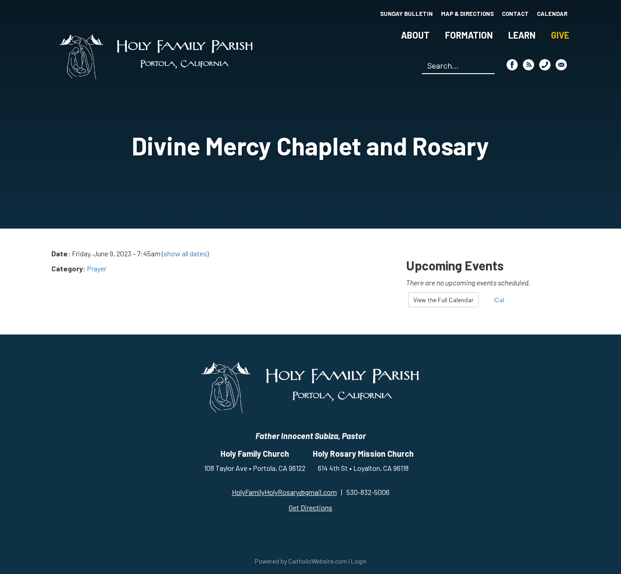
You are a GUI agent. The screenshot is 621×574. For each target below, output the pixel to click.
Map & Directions (467, 13)
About (415, 35)
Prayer (96, 268)
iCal (498, 300)
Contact (515, 13)
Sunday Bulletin (406, 13)
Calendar (552, 13)
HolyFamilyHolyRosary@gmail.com (284, 492)
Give (560, 35)
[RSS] (528, 64)
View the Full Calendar (443, 300)
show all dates (185, 253)
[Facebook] (512, 64)
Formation (469, 35)
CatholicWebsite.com (317, 561)
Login (358, 561)
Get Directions (310, 507)
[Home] (156, 56)
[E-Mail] (561, 64)
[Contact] (545, 64)
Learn (522, 35)
